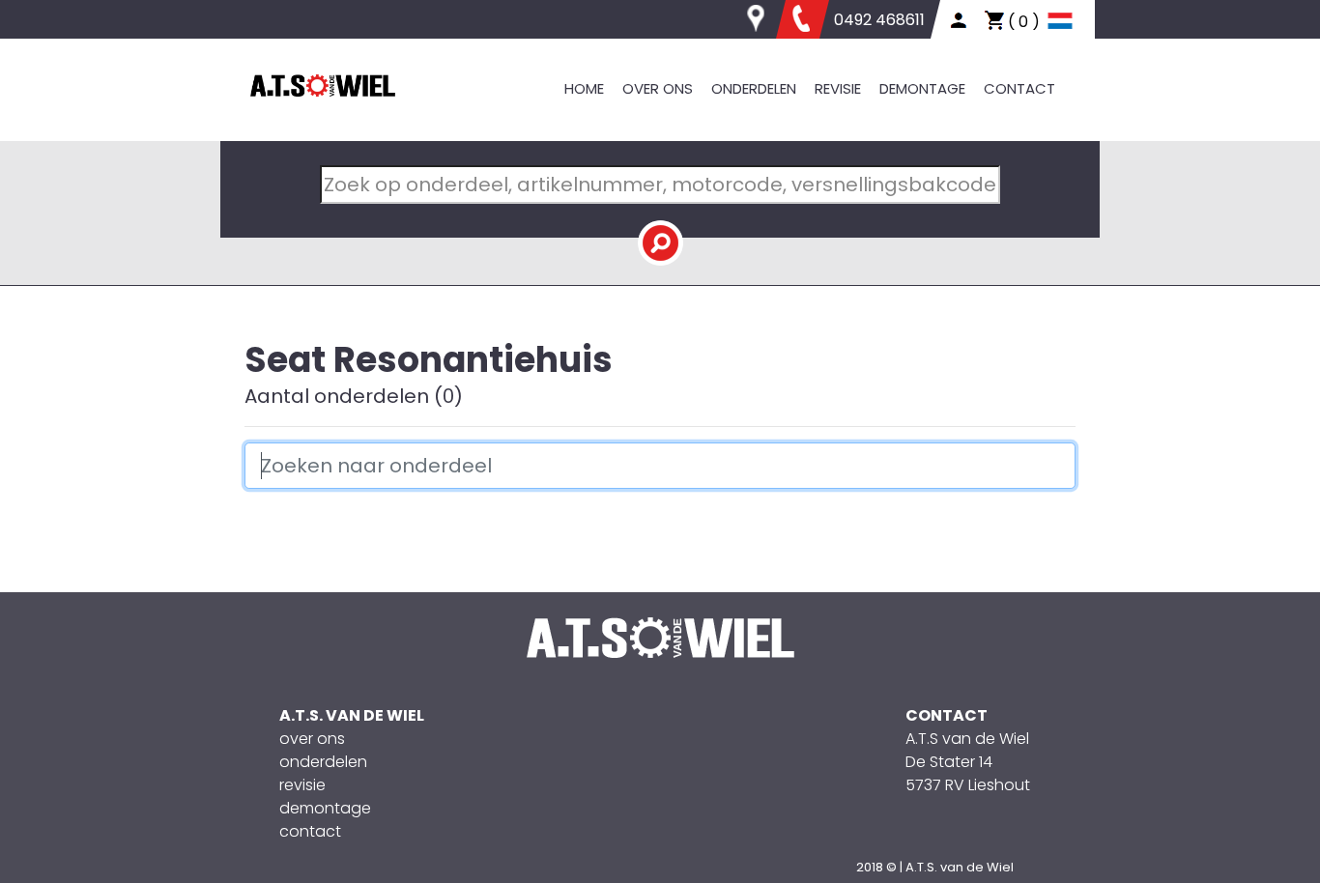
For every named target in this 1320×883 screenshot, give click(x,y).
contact (310, 831)
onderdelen (323, 762)
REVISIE (838, 88)
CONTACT (1019, 88)
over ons (312, 738)
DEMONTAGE (922, 88)
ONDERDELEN (753, 88)
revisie (302, 785)
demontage (325, 808)
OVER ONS (657, 88)
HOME (584, 88)
